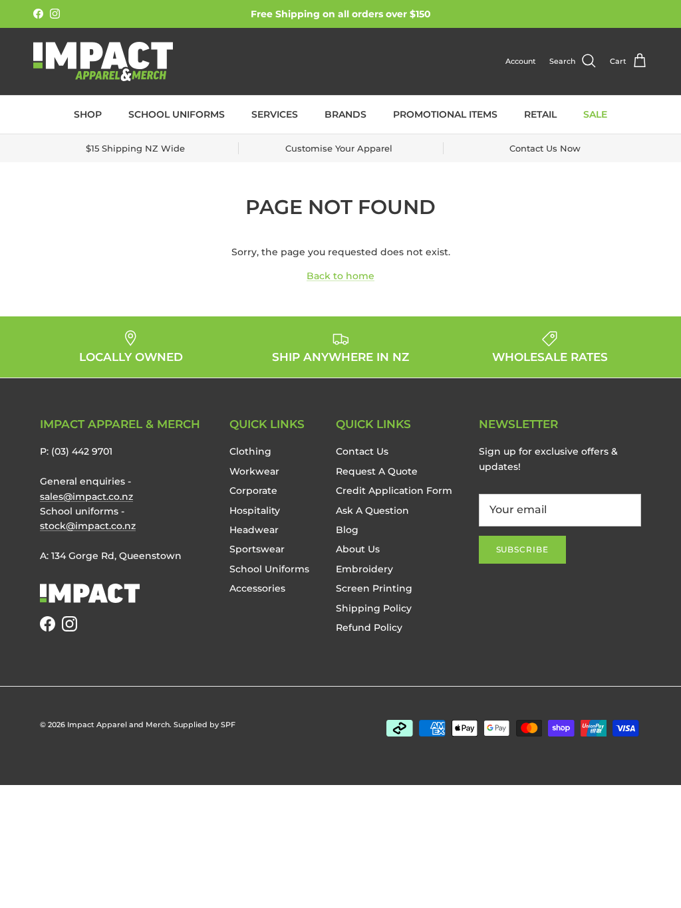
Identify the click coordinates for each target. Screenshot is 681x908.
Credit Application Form (394, 491)
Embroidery (364, 569)
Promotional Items (445, 114)
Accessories (257, 588)
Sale (595, 114)
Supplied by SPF (204, 724)
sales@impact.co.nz (86, 497)
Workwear (254, 471)
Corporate (253, 491)
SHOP (88, 114)
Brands (345, 114)
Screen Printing (374, 588)
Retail (540, 114)
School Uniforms (176, 114)
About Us (358, 549)
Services (274, 114)
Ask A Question (372, 510)
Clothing (250, 451)
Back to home (340, 276)
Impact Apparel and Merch (118, 724)
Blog (347, 530)
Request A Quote (377, 471)
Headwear (254, 530)
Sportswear (257, 549)
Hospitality (254, 510)
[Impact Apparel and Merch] (103, 61)
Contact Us (362, 451)
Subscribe (522, 549)
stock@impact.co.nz (88, 526)
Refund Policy (369, 627)
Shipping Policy (374, 608)
